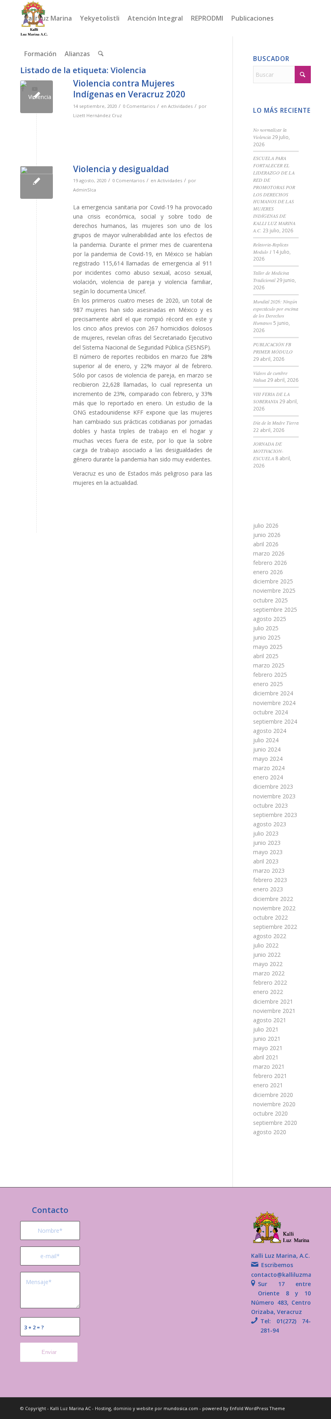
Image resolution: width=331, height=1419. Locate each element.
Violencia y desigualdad (121, 169)
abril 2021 (266, 1057)
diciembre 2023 (273, 786)
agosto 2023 (269, 824)
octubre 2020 (270, 1113)
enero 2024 (268, 777)
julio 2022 (266, 945)
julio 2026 (266, 525)
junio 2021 (267, 1038)
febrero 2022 (270, 982)
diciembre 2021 (273, 1001)
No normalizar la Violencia (270, 133)
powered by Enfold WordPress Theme (243, 1408)
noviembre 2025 (274, 590)
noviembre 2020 (274, 1104)
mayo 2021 (268, 1048)
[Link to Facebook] (23, 89)
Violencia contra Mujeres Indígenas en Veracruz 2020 (129, 89)
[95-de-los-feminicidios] (36, 182)
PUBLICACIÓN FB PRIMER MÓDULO (273, 348)
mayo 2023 (268, 852)
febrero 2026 (270, 562)
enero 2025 (268, 684)
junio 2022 (267, 954)
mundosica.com (181, 1408)
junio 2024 (267, 749)
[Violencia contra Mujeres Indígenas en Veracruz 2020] (36, 96)
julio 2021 (266, 1029)
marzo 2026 (269, 553)
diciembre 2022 (273, 899)
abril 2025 (266, 656)
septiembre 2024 (275, 721)
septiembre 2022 (275, 927)
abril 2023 (266, 861)
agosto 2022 (269, 936)
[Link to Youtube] (35, 89)
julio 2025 (266, 628)
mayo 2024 (268, 758)
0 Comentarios (139, 106)
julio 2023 (266, 833)
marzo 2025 (269, 665)
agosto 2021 (269, 1020)
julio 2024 (266, 740)
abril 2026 (266, 544)
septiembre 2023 (275, 815)
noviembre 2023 (274, 796)
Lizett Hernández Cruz (97, 115)
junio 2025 (267, 637)
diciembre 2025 (273, 581)
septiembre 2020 (275, 1122)
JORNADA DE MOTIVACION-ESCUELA (268, 450)
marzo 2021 (269, 1066)
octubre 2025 (270, 600)
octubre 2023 (270, 805)
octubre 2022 (270, 917)
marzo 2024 (269, 768)
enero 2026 (268, 572)
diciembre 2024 (273, 693)
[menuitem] (48, 18)
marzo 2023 (269, 870)
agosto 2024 (269, 731)
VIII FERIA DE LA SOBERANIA (271, 397)
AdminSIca (84, 190)
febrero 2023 (270, 880)
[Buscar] (100, 54)
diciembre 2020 (273, 1095)
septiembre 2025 (275, 609)
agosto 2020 (269, 1132)
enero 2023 (268, 889)
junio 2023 (267, 842)
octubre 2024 (270, 712)
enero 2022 (268, 992)
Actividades (180, 106)
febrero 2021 (270, 1076)
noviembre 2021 (274, 1011)
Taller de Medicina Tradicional (271, 276)
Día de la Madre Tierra (276, 422)
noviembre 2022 (274, 908)
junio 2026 (267, 535)
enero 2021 (268, 1085)
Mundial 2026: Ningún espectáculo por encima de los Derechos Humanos (275, 312)
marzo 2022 (269, 973)
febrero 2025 (270, 674)
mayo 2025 (268, 647)
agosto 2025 (269, 619)
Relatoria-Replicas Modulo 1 (271, 248)
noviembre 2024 (274, 703)
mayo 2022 (268, 964)
